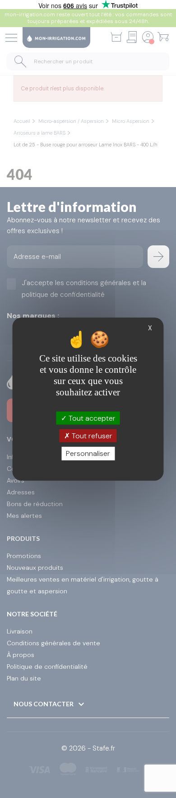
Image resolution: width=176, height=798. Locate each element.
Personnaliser (88, 453)
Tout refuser (91, 436)
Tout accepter (91, 418)
